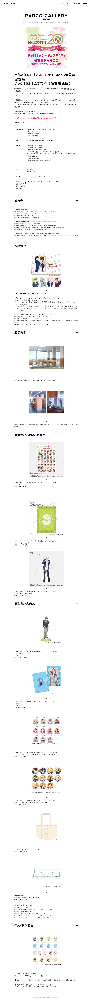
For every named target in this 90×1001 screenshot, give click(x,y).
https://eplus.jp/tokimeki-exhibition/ (45, 221)
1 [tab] (46, 376)
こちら (22, 122)
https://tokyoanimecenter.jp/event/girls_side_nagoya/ (43, 181)
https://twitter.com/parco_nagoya (58, 235)
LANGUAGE (76, 3)
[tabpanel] (46, 271)
